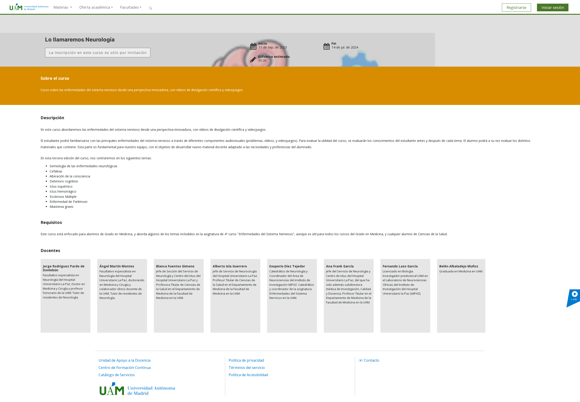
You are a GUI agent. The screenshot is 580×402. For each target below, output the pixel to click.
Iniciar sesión (552, 7)
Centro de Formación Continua (125, 367)
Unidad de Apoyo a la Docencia (124, 360)
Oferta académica (94, 7)
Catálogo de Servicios (117, 374)
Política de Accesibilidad (248, 374)
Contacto (371, 360)
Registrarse (516, 7)
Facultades (129, 7)
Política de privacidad (246, 360)
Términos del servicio (247, 367)
